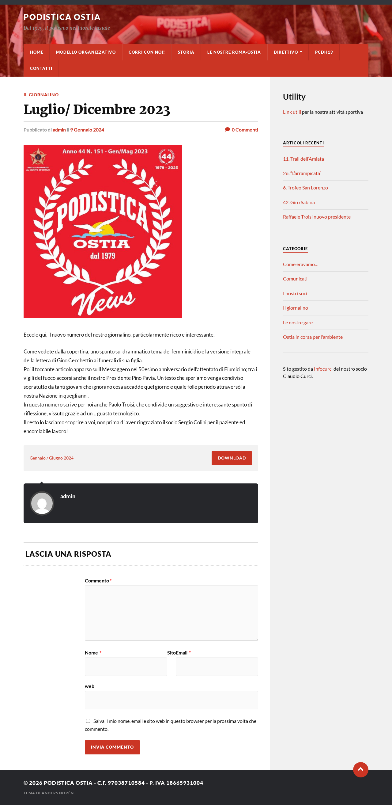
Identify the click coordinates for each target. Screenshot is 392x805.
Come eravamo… (300, 264)
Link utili (292, 112)
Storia (186, 52)
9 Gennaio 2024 (87, 129)
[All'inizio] (360, 769)
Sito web (130, 669)
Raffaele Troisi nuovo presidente (317, 216)
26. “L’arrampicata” (302, 173)
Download (232, 458)
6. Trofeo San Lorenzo (305, 187)
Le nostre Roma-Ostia (234, 52)
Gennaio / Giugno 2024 (52, 458)
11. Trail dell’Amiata (303, 159)
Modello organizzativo (86, 52)
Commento (98, 580)
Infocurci (324, 369)
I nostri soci (295, 293)
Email (183, 652)
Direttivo (286, 52)
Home (36, 52)
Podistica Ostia (62, 16)
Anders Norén (58, 793)
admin (59, 129)
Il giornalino (41, 94)
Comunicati (295, 278)
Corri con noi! (147, 52)
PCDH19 (324, 52)
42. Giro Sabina (299, 202)
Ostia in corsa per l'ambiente (313, 337)
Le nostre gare (298, 322)
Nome (93, 652)
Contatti (41, 68)
